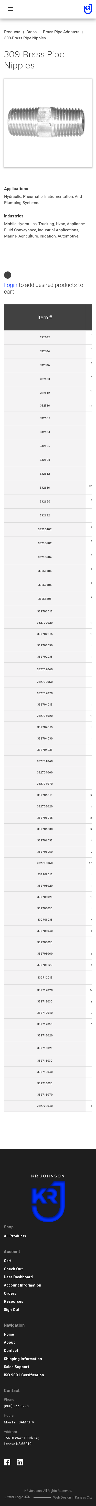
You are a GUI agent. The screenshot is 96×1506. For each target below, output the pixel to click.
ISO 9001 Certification (24, 1375)
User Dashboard (18, 1277)
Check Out (13, 1269)
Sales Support (16, 1367)
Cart (8, 1261)
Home (9, 1334)
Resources (13, 1301)
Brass (31, 31)
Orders (10, 1293)
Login (10, 285)
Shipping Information (23, 1359)
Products (12, 31)
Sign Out (11, 1310)
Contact (11, 1351)
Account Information (22, 1285)
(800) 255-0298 (16, 1406)
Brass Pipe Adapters (61, 31)
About (9, 1342)
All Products (15, 1236)
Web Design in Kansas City (72, 1497)
